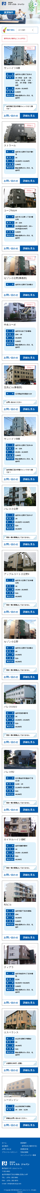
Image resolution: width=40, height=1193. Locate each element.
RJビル (8, 904)
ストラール (10, 145)
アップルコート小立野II (16, 574)
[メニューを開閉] (35, 4)
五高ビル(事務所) (13, 387)
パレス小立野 (11, 509)
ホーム (4, 1143)
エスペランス (11, 1032)
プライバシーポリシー (9, 1152)
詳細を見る (29, 115)
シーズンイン (11, 1100)
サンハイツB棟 (12, 439)
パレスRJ (9, 772)
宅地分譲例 (24, 1152)
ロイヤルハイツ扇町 (15, 839)
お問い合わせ (11, 115)
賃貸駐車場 (24, 1149)
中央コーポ (10, 324)
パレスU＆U (10, 706)
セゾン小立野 (11, 641)
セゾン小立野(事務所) (15, 278)
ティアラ (9, 967)
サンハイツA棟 (12, 68)
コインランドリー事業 (28, 1155)
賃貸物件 (23, 1143)
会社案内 (5, 1146)
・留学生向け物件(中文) (28, 1146)
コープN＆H (10, 210)
